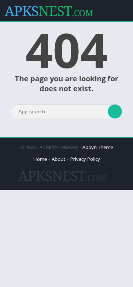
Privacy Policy (85, 159)
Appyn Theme (97, 147)
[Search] (115, 111)
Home (40, 159)
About (58, 159)
